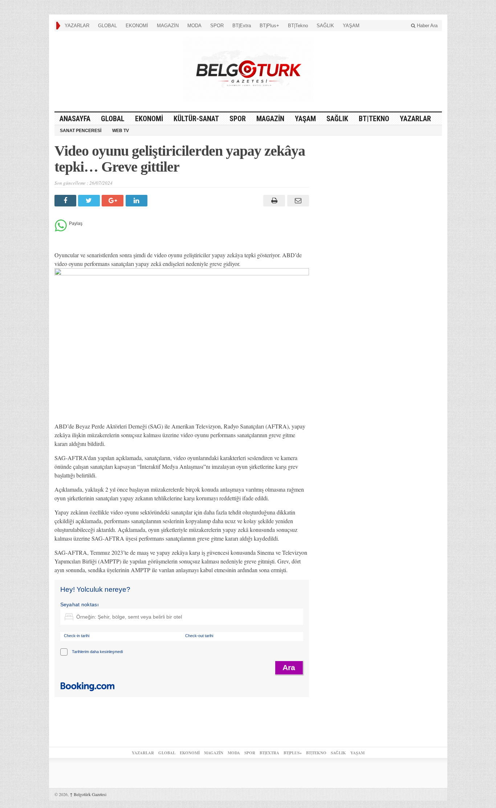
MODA (194, 25)
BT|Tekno (298, 25)
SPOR (217, 25)
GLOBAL (107, 25)
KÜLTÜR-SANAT (196, 118)
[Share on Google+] (113, 200)
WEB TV (120, 130)
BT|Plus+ (269, 25)
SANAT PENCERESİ (80, 130)
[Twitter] (90, 200)
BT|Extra (241, 25)
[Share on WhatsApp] (60, 229)
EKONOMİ (137, 25)
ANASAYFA (75, 118)
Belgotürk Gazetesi (88, 794)
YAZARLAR (77, 25)
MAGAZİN (168, 25)
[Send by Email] (297, 200)
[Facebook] (66, 200)
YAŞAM (351, 25)
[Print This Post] (273, 200)
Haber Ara (426, 25)
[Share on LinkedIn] (137, 200)
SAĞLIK (325, 25)
